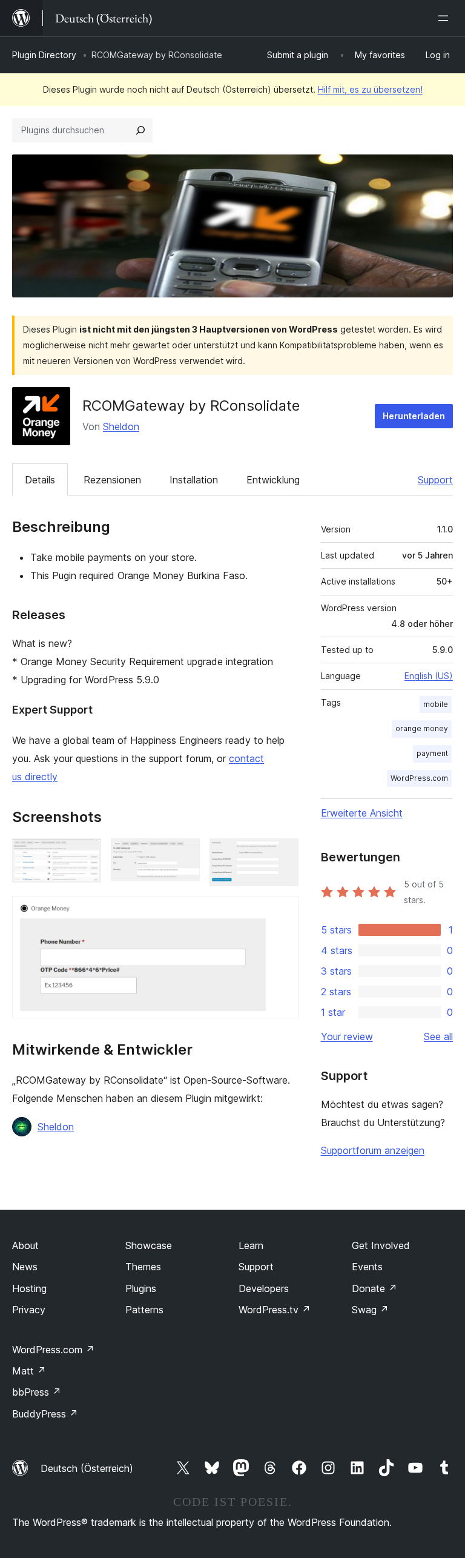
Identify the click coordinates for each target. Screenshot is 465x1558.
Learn (251, 1245)
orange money (421, 728)
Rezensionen (112, 480)
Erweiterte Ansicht (362, 813)
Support (435, 480)
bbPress (36, 1392)
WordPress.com (419, 778)
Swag (370, 1310)
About (25, 1245)
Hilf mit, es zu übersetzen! (370, 89)
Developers (264, 1288)
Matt (29, 1371)
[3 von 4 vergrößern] (282, 855)
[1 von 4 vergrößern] (85, 855)
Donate (374, 1288)
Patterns (144, 1310)
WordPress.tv (275, 1310)
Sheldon (121, 426)
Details (40, 480)
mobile (435, 704)
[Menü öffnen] (445, 18)
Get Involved (381, 1245)
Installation (194, 480)
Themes (143, 1267)
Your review (347, 1036)
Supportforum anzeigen (372, 1150)
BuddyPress (45, 1414)
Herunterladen (414, 416)
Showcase (148, 1245)
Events (367, 1267)
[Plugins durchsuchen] (140, 130)
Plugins (140, 1288)
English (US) (428, 676)
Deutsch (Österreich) (87, 1468)
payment (432, 753)
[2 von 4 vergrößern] (183, 855)
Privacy (28, 1310)
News (25, 1267)
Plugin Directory (44, 55)
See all (438, 1036)
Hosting (29, 1288)
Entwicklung (273, 480)
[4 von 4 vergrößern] (282, 912)
